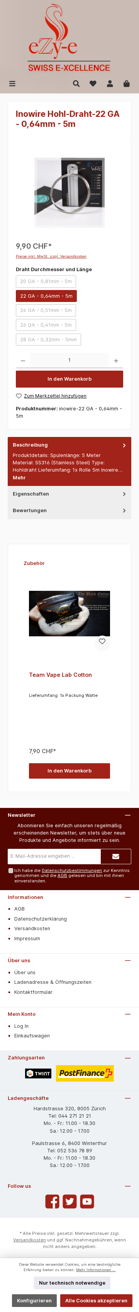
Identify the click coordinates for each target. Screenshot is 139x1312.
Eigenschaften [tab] (31, 494)
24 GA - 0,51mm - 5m (48, 311)
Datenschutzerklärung (40, 919)
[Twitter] (69, 1201)
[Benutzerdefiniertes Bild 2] (85, 1073)
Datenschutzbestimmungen (72, 870)
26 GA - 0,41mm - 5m (48, 326)
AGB (62, 875)
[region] (69, 193)
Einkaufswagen (32, 1036)
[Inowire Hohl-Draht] (69, 193)
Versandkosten (32, 928)
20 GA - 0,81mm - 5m (48, 282)
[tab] (69, 461)
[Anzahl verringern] (23, 360)
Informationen (25, 897)
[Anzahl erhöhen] (116, 360)
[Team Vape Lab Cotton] (69, 613)
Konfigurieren (34, 1301)
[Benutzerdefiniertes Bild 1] (38, 1073)
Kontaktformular (33, 992)
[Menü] (12, 83)
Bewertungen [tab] (30, 510)
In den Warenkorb (69, 379)
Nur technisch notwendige (72, 1283)
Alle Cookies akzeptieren (96, 1301)
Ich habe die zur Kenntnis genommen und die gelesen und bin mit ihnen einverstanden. (72, 876)
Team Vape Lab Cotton (60, 674)
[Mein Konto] (110, 83)
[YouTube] (87, 1201)
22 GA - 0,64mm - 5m (46, 296)
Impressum (27, 938)
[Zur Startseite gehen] (69, 38)
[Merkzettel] (93, 83)
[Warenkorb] (126, 83)
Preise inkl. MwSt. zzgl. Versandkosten (51, 256)
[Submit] (115, 856)
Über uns (19, 960)
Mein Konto (22, 1014)
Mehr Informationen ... (96, 1270)
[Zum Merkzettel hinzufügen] (102, 643)
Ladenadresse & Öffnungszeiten (53, 982)
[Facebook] (52, 1201)
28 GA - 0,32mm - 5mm (50, 341)
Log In (21, 1026)
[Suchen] (76, 83)
